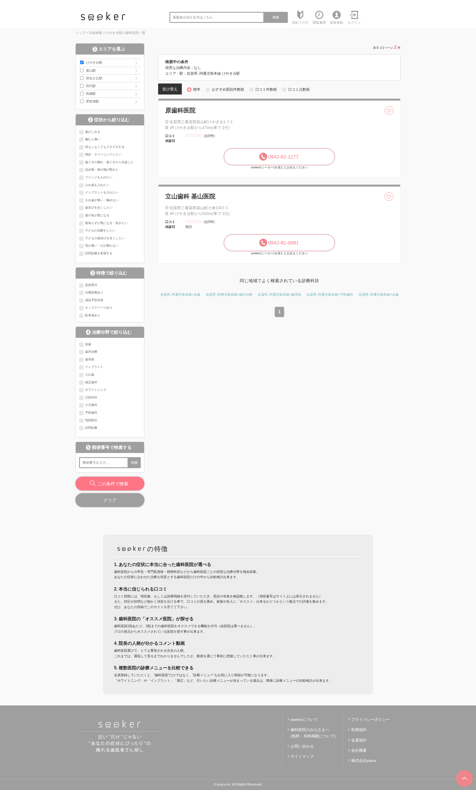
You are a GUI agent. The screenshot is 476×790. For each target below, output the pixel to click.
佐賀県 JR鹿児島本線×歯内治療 (229, 294)
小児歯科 (91, 404)
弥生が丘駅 (94, 78)
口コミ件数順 (266, 89)
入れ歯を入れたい (97, 185)
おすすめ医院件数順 (228, 89)
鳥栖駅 (91, 94)
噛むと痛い (92, 139)
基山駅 (91, 70)
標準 (196, 89)
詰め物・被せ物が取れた (101, 169)
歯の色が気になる (97, 215)
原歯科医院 (180, 110)
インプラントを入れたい (101, 192)
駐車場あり (92, 315)
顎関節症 (91, 420)
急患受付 (91, 285)
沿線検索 (95, 33)
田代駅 (91, 86)
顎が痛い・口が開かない (101, 245)
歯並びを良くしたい (98, 207)
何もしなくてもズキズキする (105, 147)
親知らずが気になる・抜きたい (106, 223)
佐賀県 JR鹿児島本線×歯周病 (279, 294)
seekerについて (304, 719)
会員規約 (359, 740)
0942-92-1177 (283, 157)
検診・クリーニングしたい (103, 154)
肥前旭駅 (92, 101)
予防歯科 (91, 412)
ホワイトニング (95, 389)
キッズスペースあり (98, 307)
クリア (110, 500)
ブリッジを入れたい (98, 177)
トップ (80, 33)
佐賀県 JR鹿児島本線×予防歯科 (330, 294)
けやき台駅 (94, 62)
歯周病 (89, 359)
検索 (275, 17)
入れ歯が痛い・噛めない (101, 200)
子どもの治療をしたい (100, 230)
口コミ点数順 (299, 89)
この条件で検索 (113, 483)
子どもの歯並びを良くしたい (105, 238)
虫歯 (88, 344)
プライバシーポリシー (370, 719)
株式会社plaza (363, 760)
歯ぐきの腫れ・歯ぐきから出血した (109, 162)
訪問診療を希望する (98, 253)
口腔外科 (91, 397)
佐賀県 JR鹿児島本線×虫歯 (180, 294)
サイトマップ (302, 756)
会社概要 (359, 750)
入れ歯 (89, 374)
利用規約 (359, 729)
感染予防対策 (94, 300)
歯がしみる (92, 131)
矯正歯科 (91, 382)
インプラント (94, 366)
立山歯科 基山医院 (190, 196)
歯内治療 (91, 351)
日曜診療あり (94, 292)
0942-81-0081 (283, 243)
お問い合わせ (302, 746)
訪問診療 (91, 427)
